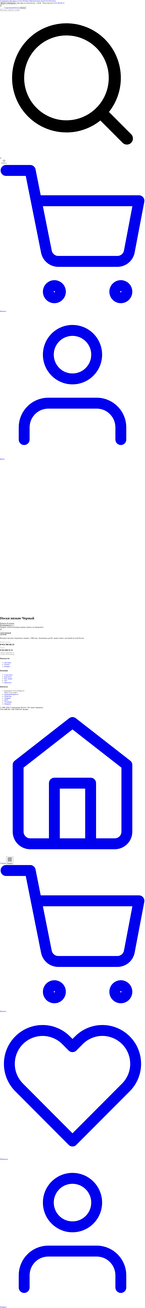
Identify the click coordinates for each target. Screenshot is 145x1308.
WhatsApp (7, 696)
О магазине (8, 675)
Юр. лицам (8, 679)
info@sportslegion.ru (11, 694)
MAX (6, 700)
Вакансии (7, 682)
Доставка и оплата (16, 1)
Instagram (7, 704)
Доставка (7, 663)
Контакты (52, 1)
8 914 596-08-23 (58, 3)
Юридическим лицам (37, 1)
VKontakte (8, 702)
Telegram (7, 698)
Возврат (26, 1)
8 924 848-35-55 (6, 650)
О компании (4, 1)
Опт (46, 1)
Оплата (7, 664)
